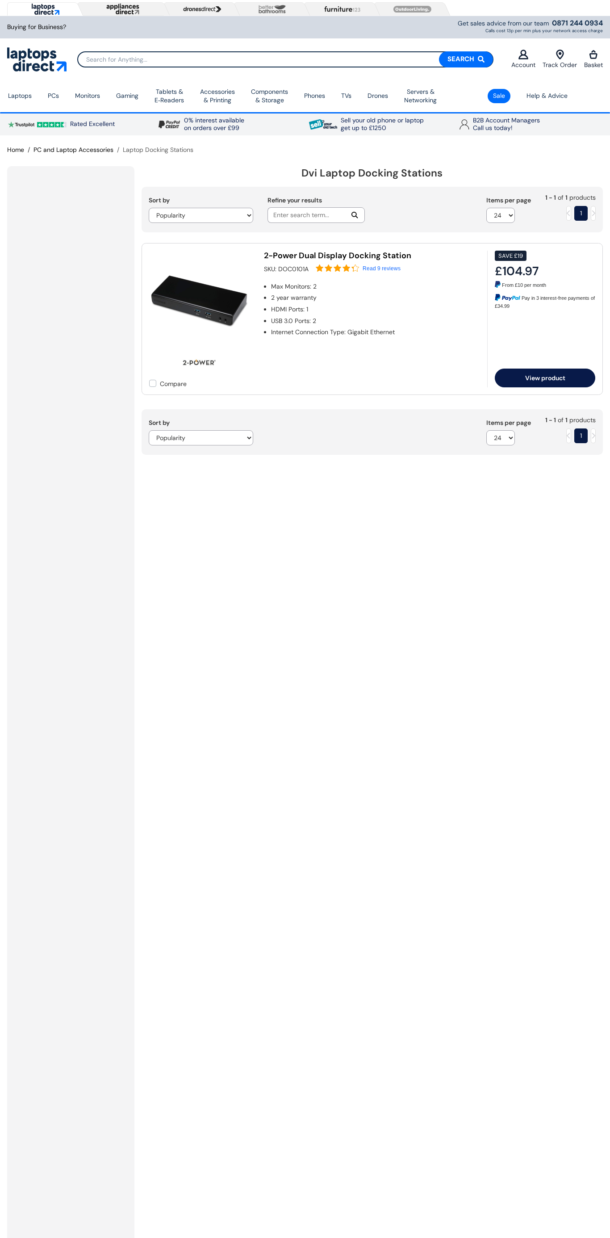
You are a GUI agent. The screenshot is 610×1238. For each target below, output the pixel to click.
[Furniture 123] (340, 9)
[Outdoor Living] (410, 9)
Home (15, 150)
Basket (593, 65)
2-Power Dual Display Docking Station (337, 255)
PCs (53, 96)
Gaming (127, 96)
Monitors (87, 96)
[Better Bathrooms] (270, 9)
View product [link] (545, 378)
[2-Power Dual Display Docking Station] (199, 349)
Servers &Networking (420, 96)
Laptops (20, 96)
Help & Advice (547, 96)
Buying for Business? (36, 27)
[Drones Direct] (200, 9)
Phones (314, 96)
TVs (346, 96)
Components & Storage (269, 96)
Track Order (560, 65)
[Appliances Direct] (122, 9)
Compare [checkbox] (173, 384)
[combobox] (285, 59)
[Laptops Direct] (43, 9)
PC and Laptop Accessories (73, 150)
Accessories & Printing (217, 96)
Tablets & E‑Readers (169, 96)
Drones (378, 96)
